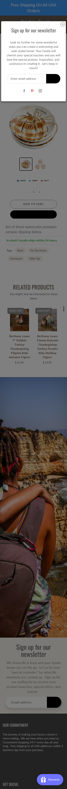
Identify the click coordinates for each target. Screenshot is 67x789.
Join (53, 78)
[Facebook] (24, 91)
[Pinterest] (32, 91)
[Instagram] (40, 91)
